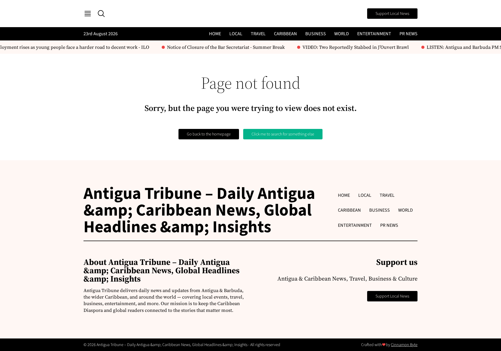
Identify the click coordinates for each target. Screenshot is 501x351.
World (341, 34)
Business (315, 34)
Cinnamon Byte (404, 345)
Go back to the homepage (209, 134)
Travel (258, 34)
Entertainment (374, 34)
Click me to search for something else (283, 134)
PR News (408, 34)
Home (215, 34)
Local (235, 34)
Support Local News (392, 13)
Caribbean (285, 34)
